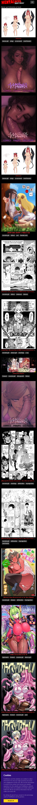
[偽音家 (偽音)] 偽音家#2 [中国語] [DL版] (18, 232)
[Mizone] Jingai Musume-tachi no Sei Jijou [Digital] (19, 597)
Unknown (18, 38)
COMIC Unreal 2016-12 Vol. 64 (18, 654)
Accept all (11, 800)
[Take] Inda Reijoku (18, 373)
